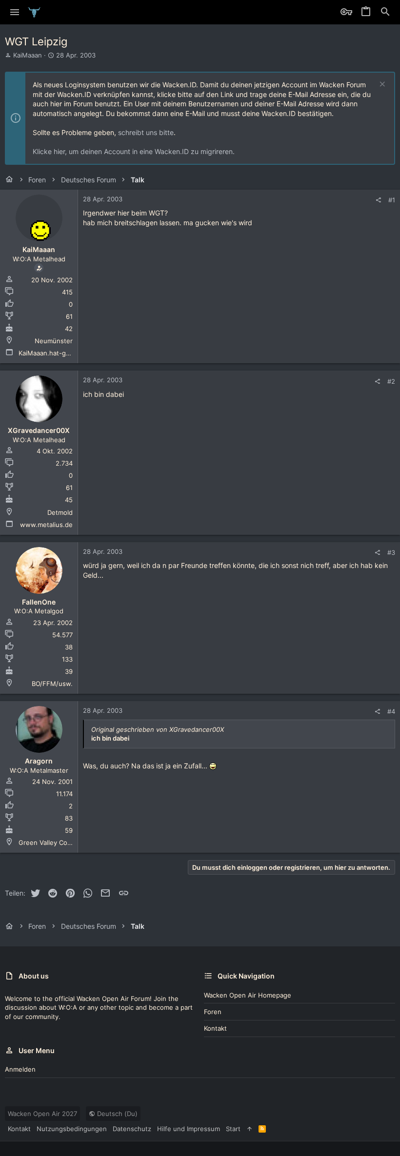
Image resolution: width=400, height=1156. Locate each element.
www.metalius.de (46, 525)
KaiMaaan (27, 55)
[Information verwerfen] (381, 85)
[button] (15, 12)
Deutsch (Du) (116, 1113)
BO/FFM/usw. (52, 683)
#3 (391, 552)
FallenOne (39, 602)
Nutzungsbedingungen (72, 1129)
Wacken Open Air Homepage (247, 995)
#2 (391, 381)
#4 (391, 711)
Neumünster (54, 341)
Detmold (60, 512)
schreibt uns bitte (146, 132)
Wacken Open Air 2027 (42, 1113)
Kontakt (215, 1028)
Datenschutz (132, 1129)
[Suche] (385, 12)
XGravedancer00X (39, 430)
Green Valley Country (51, 842)
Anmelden (20, 1069)
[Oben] (249, 1128)
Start (233, 1129)
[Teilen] (378, 200)
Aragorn (39, 761)
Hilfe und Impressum (188, 1129)
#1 (391, 200)
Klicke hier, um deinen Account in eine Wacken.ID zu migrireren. (134, 151)
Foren (212, 1012)
